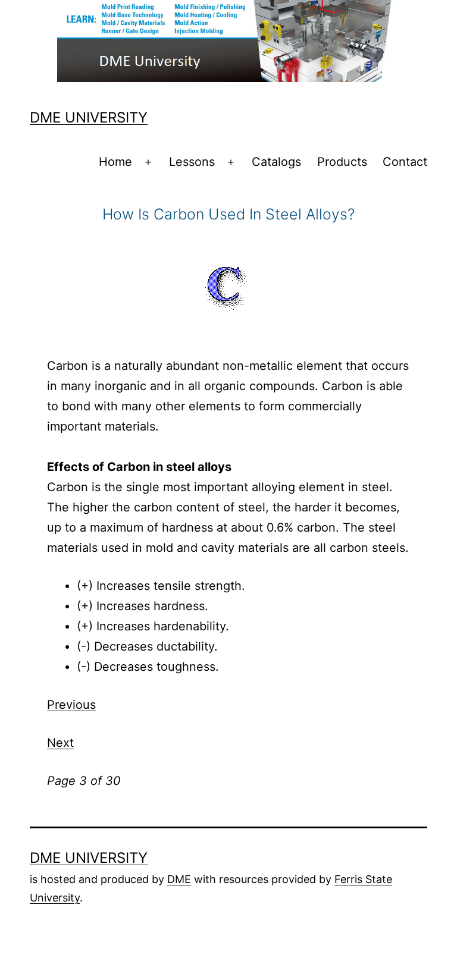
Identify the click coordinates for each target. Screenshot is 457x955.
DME (179, 879)
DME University (89, 117)
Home (115, 162)
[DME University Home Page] (228, 40)
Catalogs (276, 162)
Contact (405, 162)
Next (60, 743)
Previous (71, 705)
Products (342, 162)
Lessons (192, 162)
